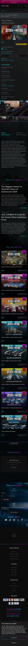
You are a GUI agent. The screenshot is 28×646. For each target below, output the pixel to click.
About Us (14, 551)
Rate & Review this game (7, 23)
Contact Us (14, 590)
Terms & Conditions (11, 496)
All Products (14, 567)
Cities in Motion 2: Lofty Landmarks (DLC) (11, 337)
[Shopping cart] (22, 6)
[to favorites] (24, 42)
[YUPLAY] (5, 6)
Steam (5, 49)
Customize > (14, 642)
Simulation (14, 15)
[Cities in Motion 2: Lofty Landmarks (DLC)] (14, 328)
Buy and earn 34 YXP (21, 44)
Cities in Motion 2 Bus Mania (8, 431)
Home (2, 15)
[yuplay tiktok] (10, 520)
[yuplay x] (18, 520)
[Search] (26, 10)
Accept (9, 496)
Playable (3, 98)
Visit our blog (14, 512)
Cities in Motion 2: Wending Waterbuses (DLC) (13, 384)
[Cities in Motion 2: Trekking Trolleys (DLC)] (14, 399)
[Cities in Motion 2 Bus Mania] (14, 422)
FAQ (14, 588)
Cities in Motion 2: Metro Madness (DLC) (11, 361)
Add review (14, 467)
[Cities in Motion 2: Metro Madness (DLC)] (14, 352)
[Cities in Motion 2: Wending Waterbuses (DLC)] (14, 375)
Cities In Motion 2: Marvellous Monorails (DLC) (12, 314)
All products (8, 15)
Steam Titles (14, 574)
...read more (23, 208)
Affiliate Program (14, 585)
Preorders (14, 572)
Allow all (14, 637)
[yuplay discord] (6, 520)
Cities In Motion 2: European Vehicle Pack (11, 267)
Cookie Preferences (14, 559)
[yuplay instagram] (14, 520)
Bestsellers (14, 570)
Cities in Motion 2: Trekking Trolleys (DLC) (11, 408)
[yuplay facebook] (22, 520)
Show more (14, 443)
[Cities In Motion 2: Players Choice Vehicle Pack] (14, 281)
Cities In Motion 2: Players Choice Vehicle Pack (13, 290)
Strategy (10, 86)
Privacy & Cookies (14, 556)
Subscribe (6, 499)
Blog (14, 583)
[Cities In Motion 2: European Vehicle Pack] (14, 258)
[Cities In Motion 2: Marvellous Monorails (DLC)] (14, 305)
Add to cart (19, 41)
